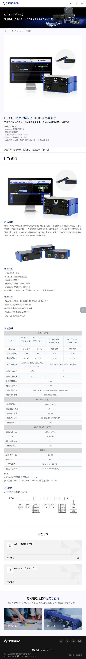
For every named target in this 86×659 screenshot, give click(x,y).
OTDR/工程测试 (25, 31)
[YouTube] (61, 641)
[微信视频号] (79, 641)
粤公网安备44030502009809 (27, 656)
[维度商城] (71, 3)
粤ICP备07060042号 (10, 656)
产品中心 (13, 31)
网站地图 (71, 655)
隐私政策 (79, 655)
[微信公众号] (73, 641)
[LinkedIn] (67, 641)
